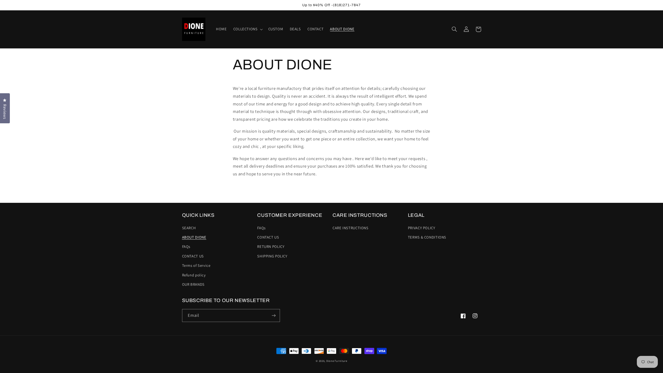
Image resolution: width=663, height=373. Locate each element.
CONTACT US (193, 256)
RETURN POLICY (270, 246)
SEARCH (189, 227)
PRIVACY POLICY (421, 227)
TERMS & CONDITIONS (427, 237)
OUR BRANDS (193, 284)
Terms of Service (196, 265)
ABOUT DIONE (194, 237)
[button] (247, 29)
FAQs (186, 246)
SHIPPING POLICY (272, 256)
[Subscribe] (273, 315)
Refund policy (194, 274)
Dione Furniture (336, 361)
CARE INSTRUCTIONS (351, 227)
